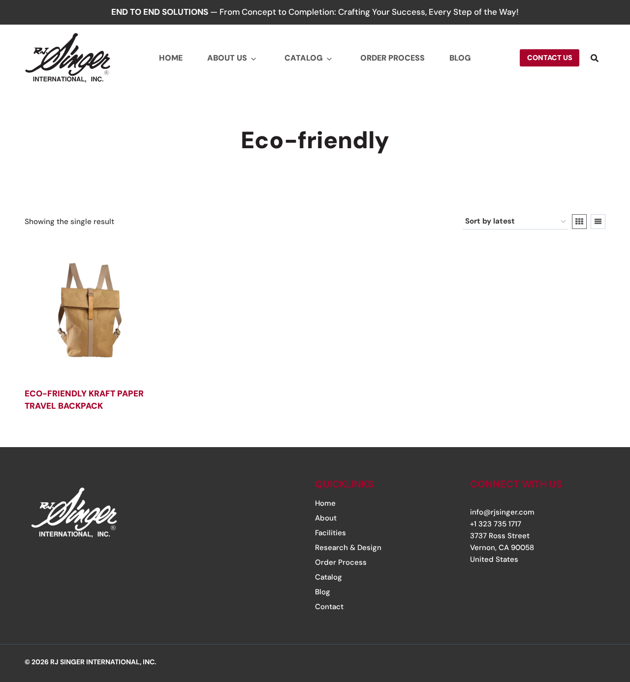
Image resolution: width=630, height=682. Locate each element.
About (326, 518)
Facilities (330, 533)
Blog (460, 58)
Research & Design (348, 547)
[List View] (598, 221)
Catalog (303, 58)
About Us (227, 58)
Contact (329, 607)
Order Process (392, 58)
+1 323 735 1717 (495, 524)
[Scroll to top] (592, 614)
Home (171, 58)
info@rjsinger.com (502, 512)
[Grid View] (579, 221)
